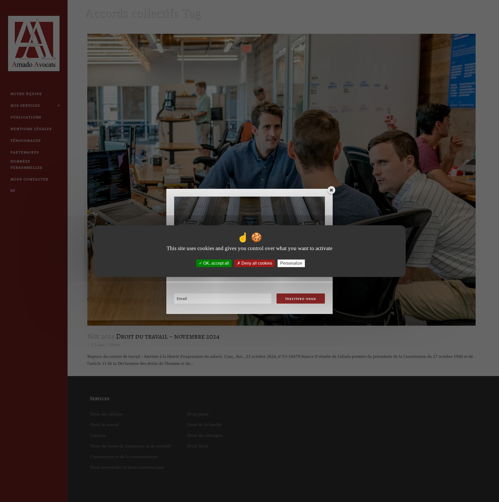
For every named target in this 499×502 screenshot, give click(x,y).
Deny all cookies (256, 263)
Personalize (291, 263)
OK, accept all (215, 263)
